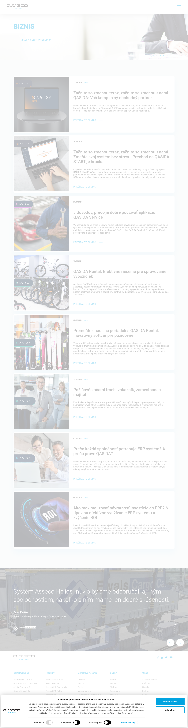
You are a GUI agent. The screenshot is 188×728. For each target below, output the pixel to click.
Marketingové (95, 722)
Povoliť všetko (170, 701)
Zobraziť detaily (127, 722)
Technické (39, 722)
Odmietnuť (170, 710)
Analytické (66, 722)
